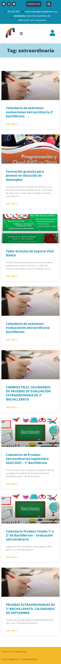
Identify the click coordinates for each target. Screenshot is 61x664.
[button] (31, 33)
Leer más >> (12, 124)
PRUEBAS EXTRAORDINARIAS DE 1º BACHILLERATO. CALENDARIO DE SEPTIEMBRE (30, 609)
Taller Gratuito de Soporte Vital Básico (30, 253)
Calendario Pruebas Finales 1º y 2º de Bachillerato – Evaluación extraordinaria (30, 535)
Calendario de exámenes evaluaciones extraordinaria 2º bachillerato (29, 112)
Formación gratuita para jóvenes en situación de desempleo (25, 175)
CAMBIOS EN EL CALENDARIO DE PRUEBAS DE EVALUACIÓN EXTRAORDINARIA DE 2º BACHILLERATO (28, 393)
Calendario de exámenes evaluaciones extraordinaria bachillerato (28, 328)
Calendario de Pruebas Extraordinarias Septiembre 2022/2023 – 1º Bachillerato (27, 459)
